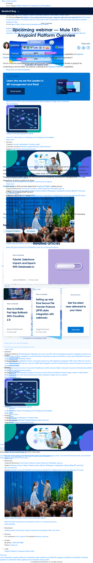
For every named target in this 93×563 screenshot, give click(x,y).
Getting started (10, 530)
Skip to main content (9, 1)
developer (31, 231)
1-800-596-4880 (17, 543)
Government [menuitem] (30, 368)
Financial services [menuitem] (19, 368)
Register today (9, 186)
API (23, 195)
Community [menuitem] (24, 463)
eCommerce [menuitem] (38, 372)
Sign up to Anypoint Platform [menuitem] (25, 15)
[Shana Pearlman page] (6, 45)
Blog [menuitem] (71, 465)
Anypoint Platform (41, 58)
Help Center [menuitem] (15, 422)
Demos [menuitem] (20, 465)
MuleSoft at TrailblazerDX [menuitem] (52, 470)
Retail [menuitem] (16, 370)
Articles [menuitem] (66, 465)
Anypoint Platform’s (56, 67)
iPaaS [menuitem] (64, 372)
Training (27, 530)
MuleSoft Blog (9, 11)
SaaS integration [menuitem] (44, 375)
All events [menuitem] (80, 470)
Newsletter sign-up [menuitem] (56, 463)
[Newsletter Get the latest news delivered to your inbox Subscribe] (75, 336)
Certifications (22, 418)
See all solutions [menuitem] (10, 377)
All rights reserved (56, 562)
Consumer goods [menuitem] (24, 370)
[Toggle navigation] (18, 11)
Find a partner (20, 536)
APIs (80, 177)
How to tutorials (46, 23)
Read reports (15, 91)
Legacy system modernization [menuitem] (77, 372)
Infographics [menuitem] (59, 465)
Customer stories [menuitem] (34, 463)
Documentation (42, 530)
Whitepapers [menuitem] (50, 465)
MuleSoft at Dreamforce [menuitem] (33, 470)
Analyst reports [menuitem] (33, 465)
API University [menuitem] (78, 465)
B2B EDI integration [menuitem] (20, 372)
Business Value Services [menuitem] (40, 420)
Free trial (3, 555)
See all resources (11, 468)
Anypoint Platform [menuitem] (11, 551)
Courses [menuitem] (14, 418)
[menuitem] (33, 6)
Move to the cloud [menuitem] (21, 375)
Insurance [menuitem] (72, 368)
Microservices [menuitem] (9, 375)
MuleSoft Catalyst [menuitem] (24, 420)
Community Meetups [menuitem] (68, 470)
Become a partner (41, 536)
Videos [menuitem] (25, 465)
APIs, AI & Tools (54, 530)
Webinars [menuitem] (13, 465)
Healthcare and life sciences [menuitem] (46, 368)
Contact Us (14, 545)
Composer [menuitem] (22, 551)
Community (20, 530)
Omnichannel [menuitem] (33, 375)
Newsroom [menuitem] (45, 463)
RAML (32, 195)
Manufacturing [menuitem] (82, 368)
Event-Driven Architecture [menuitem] (52, 372)
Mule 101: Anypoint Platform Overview (18, 167)
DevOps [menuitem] (30, 372)
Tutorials (34, 530)
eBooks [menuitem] (42, 465)
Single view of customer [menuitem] (58, 375)
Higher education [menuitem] (62, 368)
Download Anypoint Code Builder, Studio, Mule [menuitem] (52, 15)
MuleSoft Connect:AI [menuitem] (17, 470)
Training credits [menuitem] (32, 418)
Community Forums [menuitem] (27, 422)
